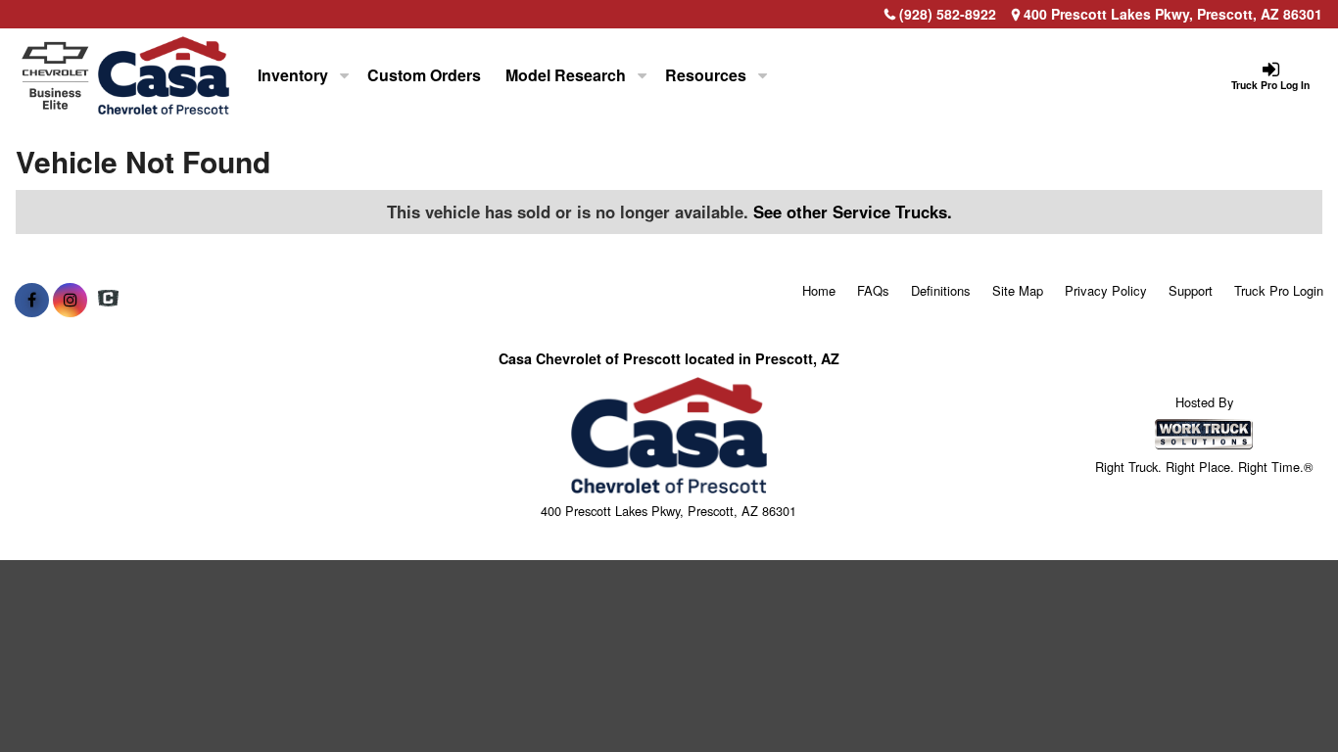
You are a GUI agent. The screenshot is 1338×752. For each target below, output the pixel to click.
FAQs (873, 290)
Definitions (941, 290)
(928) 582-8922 (947, 14)
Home (819, 290)
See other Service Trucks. (852, 211)
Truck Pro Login (1278, 290)
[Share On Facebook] (32, 299)
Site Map (1017, 290)
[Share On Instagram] (70, 299)
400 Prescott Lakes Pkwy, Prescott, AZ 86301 (1171, 14)
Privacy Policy (1106, 290)
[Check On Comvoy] (108, 299)
